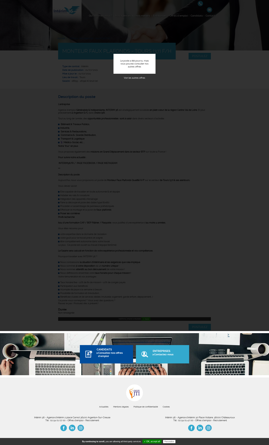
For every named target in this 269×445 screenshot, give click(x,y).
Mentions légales (121, 407)
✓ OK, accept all (152, 441)
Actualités (103, 407)
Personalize (169, 442)
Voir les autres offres (134, 78)
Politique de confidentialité (146, 407)
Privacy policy (183, 441)
